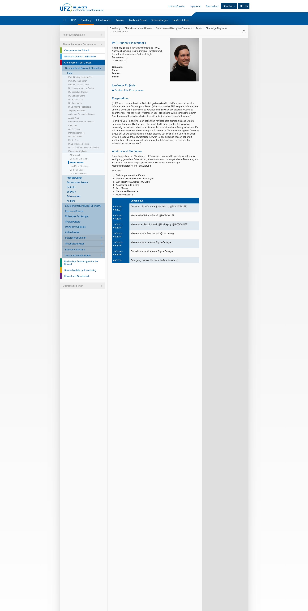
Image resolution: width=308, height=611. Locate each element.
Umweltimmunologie (75, 226)
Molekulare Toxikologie (76, 216)
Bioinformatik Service (77, 182)
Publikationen (73, 196)
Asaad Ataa (73, 117)
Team (70, 73)
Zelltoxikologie (72, 232)
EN (246, 6)
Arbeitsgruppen (74, 177)
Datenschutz (212, 6)
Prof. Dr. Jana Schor (77, 80)
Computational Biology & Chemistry (83, 68)
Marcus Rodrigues (76, 132)
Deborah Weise (75, 136)
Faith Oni (72, 125)
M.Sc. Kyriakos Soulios (78, 143)
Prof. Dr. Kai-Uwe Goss (78, 84)
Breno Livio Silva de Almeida (81, 121)
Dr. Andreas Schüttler (79, 158)
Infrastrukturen (103, 20)
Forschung (86, 20)
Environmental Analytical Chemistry (83, 205)
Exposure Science (74, 211)
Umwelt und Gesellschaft (77, 276)
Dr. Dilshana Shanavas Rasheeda (83, 147)
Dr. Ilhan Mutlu (75, 103)
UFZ (73, 20)
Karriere (71, 200)
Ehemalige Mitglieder (77, 151)
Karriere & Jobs (180, 20)
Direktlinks (228, 6)
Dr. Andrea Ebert (75, 99)
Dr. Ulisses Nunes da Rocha (81, 88)
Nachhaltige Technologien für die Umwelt (81, 263)
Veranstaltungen (159, 20)
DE (241, 6)
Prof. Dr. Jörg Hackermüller (80, 77)
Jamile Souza (74, 129)
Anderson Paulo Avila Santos (81, 114)
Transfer (120, 20)
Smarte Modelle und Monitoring (80, 270)
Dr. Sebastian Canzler (78, 91)
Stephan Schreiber (76, 110)
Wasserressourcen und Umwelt (80, 56)
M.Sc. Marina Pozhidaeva (79, 106)
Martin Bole (73, 140)
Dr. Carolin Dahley (78, 173)
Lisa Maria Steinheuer (80, 166)
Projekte (71, 187)
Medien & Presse (138, 20)
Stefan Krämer (77, 162)
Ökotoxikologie (72, 221)
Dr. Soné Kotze (77, 169)
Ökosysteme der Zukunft (76, 50)
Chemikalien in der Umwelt (77, 62)
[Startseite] (65, 20)
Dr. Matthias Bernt (76, 95)
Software (71, 191)
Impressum (195, 6)
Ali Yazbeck (75, 155)
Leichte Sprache (176, 6)
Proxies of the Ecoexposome (129, 90)
